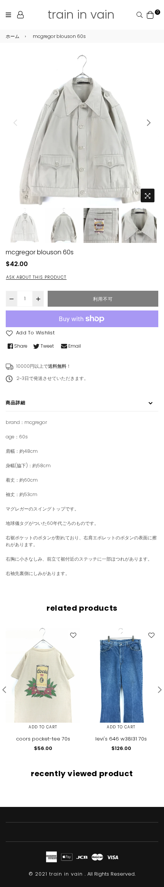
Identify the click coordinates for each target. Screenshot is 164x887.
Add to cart (43, 727)
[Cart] (150, 14)
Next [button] (148, 122)
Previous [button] (15, 122)
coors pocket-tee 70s (43, 738)
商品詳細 (16, 402)
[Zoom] (147, 195)
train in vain (81, 14)
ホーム (12, 36)
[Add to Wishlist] (73, 635)
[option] (82, 130)
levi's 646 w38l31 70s (121, 738)
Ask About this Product (36, 277)
